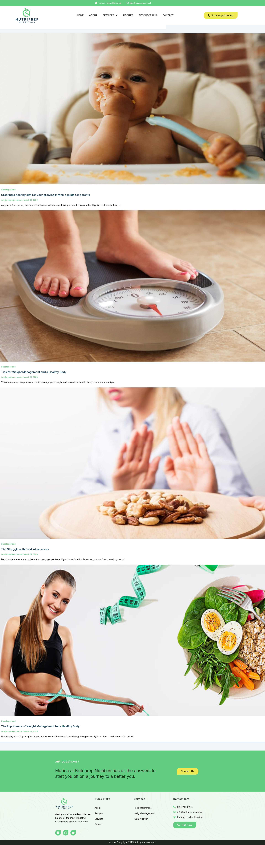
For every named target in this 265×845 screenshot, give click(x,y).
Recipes (128, 15)
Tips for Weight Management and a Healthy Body (33, 372)
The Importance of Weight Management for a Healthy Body (40, 726)
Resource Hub (148, 15)
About (93, 15)
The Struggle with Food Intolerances (25, 549)
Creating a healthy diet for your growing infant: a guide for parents (45, 195)
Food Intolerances (143, 808)
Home (80, 15)
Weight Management (144, 813)
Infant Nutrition (141, 819)
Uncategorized (8, 189)
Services (108, 15)
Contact (168, 15)
